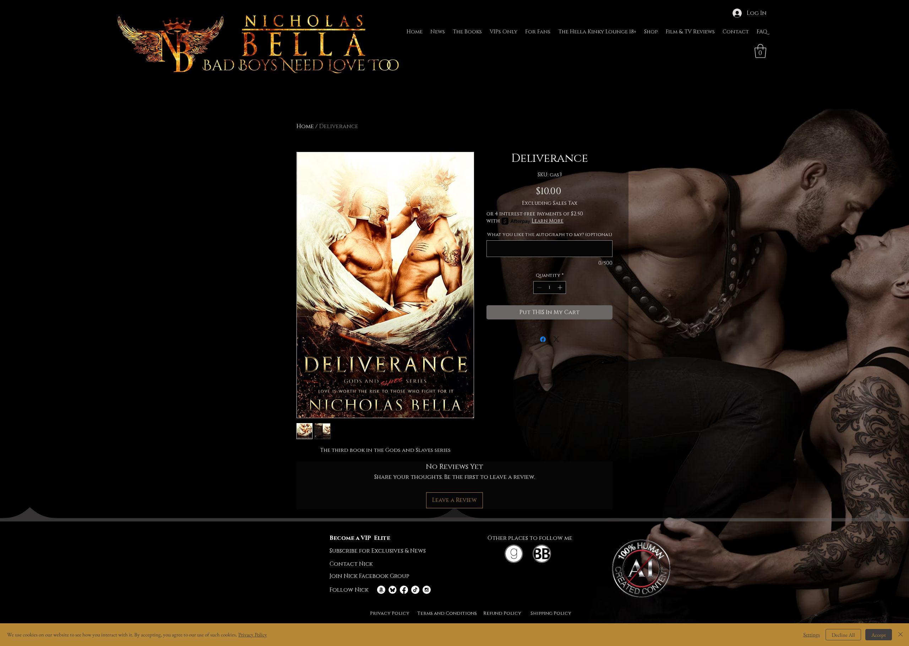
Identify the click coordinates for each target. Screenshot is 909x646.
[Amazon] (381, 590)
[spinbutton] (549, 287)
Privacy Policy (252, 634)
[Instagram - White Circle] (427, 590)
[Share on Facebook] (543, 339)
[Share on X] (556, 339)
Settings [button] (811, 634)
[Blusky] (392, 590)
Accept (878, 634)
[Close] (900, 634)
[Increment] (560, 287)
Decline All (843, 634)
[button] (760, 51)
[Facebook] (404, 590)
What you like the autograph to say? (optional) (549, 234)
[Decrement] (538, 287)
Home (305, 126)
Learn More (548, 221)
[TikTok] (415, 590)
